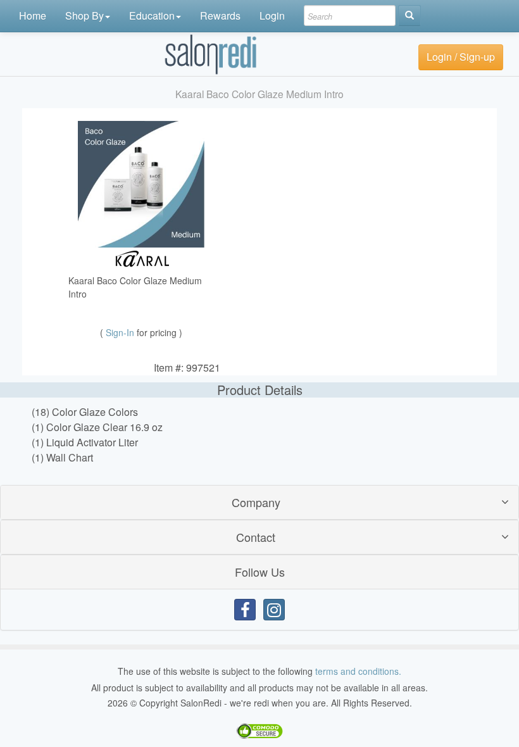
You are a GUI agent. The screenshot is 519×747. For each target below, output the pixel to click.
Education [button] (152, 15)
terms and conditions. (358, 671)
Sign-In (121, 332)
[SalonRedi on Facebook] (245, 609)
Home (32, 15)
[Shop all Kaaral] (141, 256)
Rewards (220, 15)
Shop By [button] (84, 15)
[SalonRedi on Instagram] (274, 609)
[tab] (259, 502)
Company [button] (256, 502)
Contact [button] (255, 537)
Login (272, 15)
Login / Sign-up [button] (461, 56)
